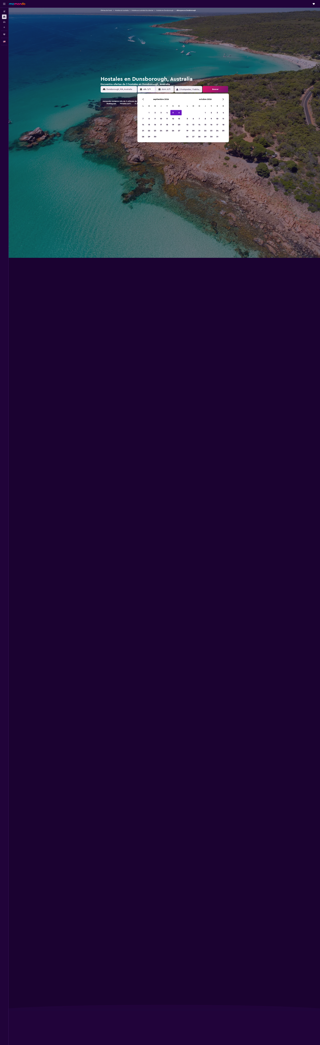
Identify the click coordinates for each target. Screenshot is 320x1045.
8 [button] (149, 119)
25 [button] (167, 131)
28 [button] (143, 137)
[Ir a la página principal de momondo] (17, 4)
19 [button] (173, 125)
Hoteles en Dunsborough (165, 10)
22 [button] (149, 131)
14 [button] (143, 125)
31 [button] (217, 137)
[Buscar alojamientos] (4, 16)
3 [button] (161, 113)
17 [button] (161, 125)
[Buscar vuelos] (4, 11)
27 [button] (179, 131)
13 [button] (179, 119)
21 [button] (143, 131)
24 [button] (161, 131)
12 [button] (173, 119)
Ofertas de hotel (106, 10)
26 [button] (173, 131)
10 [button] (161, 119)
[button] (4, 4)
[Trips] (4, 34)
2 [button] (155, 113)
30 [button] (155, 137)
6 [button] (179, 113)
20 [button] (179, 125)
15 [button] (149, 125)
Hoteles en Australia (121, 10)
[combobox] (121, 89)
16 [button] (155, 125)
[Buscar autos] (4, 22)
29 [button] (149, 137)
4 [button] (167, 113)
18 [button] (167, 125)
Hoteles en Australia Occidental (142, 10)
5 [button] (173, 113)
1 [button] (205, 113)
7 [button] (143, 119)
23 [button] (155, 131)
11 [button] (167, 119)
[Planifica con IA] (4, 27)
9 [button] (155, 119)
